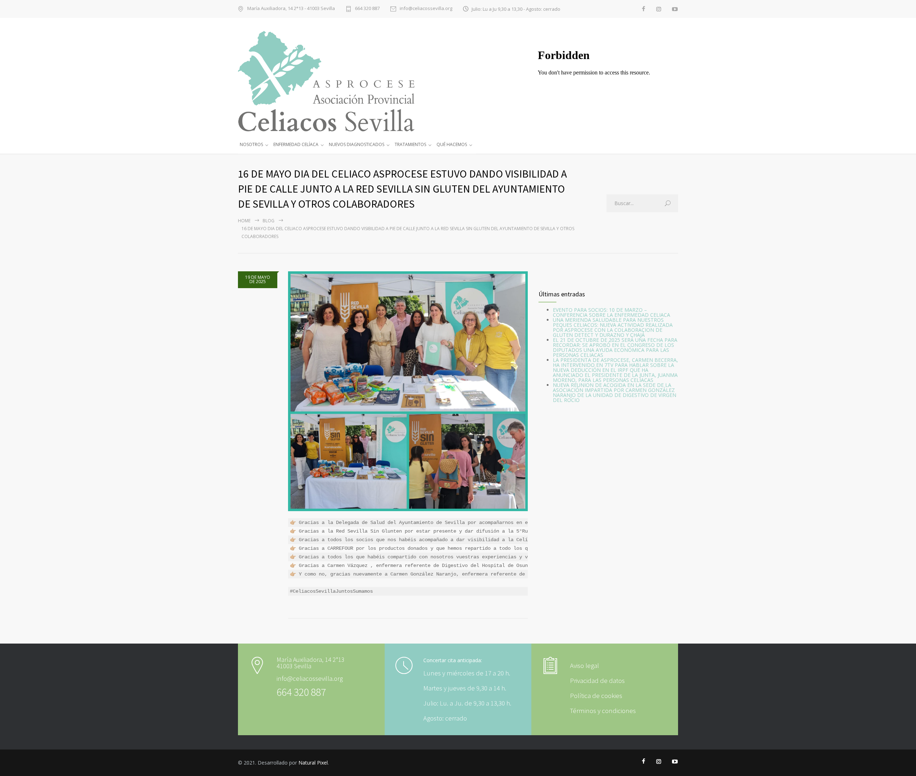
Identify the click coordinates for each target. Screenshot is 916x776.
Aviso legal (584, 665)
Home (244, 221)
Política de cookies (596, 695)
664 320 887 (367, 8)
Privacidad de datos (597, 680)
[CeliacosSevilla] (336, 81)
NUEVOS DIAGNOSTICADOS (356, 144)
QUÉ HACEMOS (452, 144)
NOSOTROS (251, 144)
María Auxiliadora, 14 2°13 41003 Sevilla (311, 662)
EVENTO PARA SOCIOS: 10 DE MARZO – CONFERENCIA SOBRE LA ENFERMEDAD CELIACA (611, 312)
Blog (268, 221)
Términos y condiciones (603, 710)
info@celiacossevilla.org (426, 8)
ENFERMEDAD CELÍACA (295, 144)
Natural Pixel (313, 762)
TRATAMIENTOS (410, 144)
